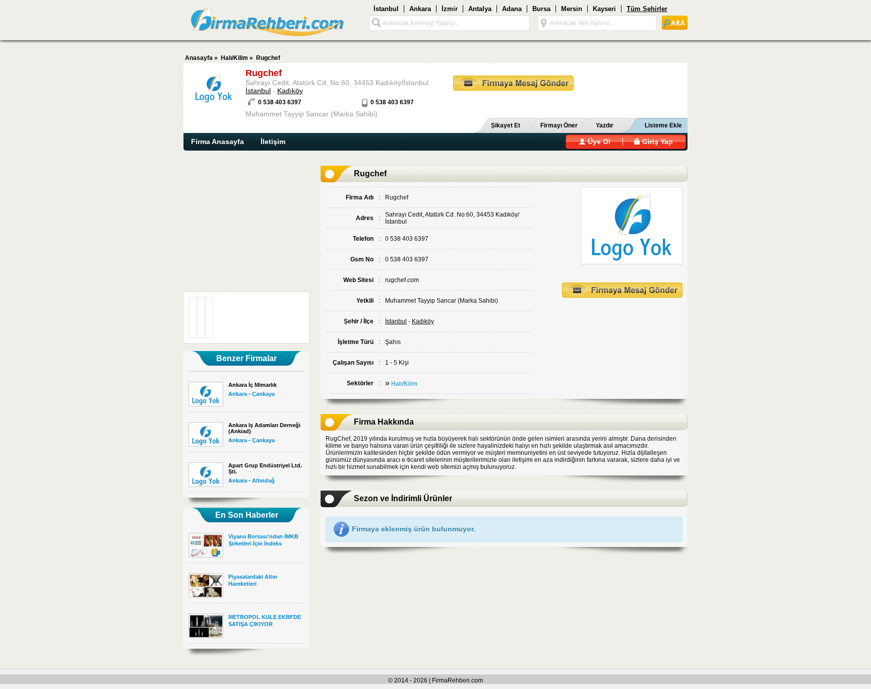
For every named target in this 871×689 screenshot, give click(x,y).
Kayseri (604, 9)
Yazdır (604, 125)
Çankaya (263, 394)
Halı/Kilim (234, 57)
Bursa (541, 9)
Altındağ (263, 480)
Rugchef (268, 57)
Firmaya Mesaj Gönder (513, 83)
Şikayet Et (505, 125)
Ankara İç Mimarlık (252, 385)
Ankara (420, 9)
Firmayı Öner (559, 125)
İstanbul (386, 9)
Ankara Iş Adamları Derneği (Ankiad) (264, 428)
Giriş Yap (656, 141)
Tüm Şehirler (647, 9)
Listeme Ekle (663, 125)
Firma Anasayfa (217, 141)
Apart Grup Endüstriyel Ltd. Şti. (265, 468)
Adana (512, 9)
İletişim (273, 141)
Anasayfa (199, 57)
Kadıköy (290, 91)
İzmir (450, 9)
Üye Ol (598, 141)
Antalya (479, 9)
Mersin (571, 9)
